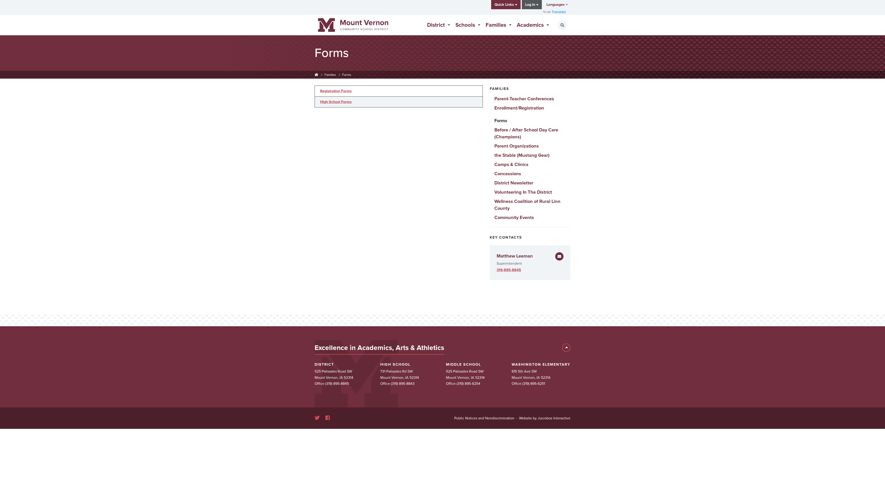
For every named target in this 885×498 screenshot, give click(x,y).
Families (330, 75)
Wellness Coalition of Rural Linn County (527, 205)
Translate (559, 12)
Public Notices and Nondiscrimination (484, 418)
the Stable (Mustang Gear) (521, 155)
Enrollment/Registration (519, 108)
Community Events (514, 217)
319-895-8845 (509, 270)
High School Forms (336, 102)
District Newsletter (513, 183)
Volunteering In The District (523, 192)
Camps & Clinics (511, 164)
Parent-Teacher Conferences (524, 99)
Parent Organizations (516, 146)
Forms (346, 75)
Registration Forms (336, 91)
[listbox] (556, 4)
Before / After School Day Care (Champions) (526, 133)
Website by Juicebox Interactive (544, 418)
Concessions (507, 174)
